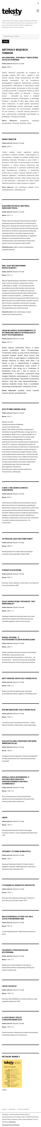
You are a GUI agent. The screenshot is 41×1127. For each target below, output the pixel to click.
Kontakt (4, 1109)
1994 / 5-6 (10, 791)
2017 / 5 (9, 215)
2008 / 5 (9, 546)
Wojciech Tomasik (18, 63)
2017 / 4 (9, 275)
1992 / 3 (9, 892)
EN (38, 3)
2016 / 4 (9, 342)
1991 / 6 (9, 926)
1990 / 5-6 (10, 993)
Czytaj (4, 1090)
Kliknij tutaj (13, 1122)
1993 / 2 (9, 825)
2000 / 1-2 (10, 686)
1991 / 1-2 (10, 959)
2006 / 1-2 (10, 611)
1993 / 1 (9, 858)
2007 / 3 (9, 577)
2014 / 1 (9, 497)
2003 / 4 (9, 647)
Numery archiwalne (23, 1109)
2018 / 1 (9, 146)
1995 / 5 (9, 750)
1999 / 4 (9, 717)
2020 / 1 (9, 67)
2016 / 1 (9, 416)
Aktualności (12, 1109)
